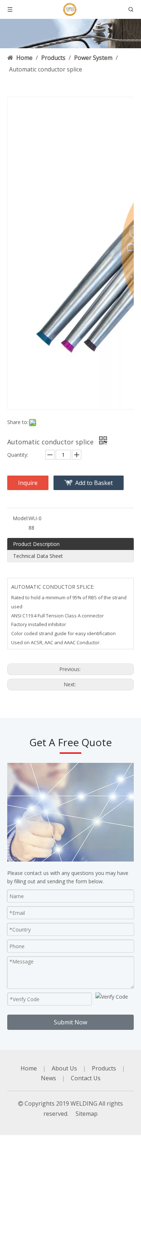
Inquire (28, 483)
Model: (21, 518)
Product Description (36, 543)
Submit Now (70, 1022)
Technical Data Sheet (38, 555)
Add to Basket (94, 483)
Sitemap (87, 1114)
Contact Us (86, 1078)
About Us (64, 1068)
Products (104, 1068)
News (48, 1078)
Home (29, 1068)
